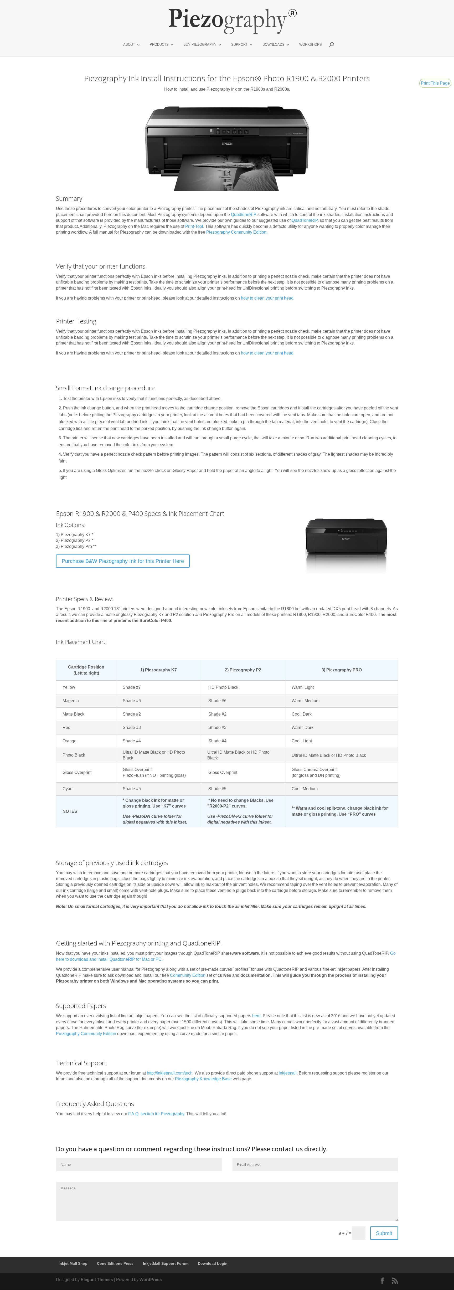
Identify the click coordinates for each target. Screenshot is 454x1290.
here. (257, 1016)
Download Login (213, 1263)
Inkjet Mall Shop (73, 1263)
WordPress (151, 1279)
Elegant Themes (97, 1279)
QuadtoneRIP (243, 214)
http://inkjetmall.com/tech (170, 1073)
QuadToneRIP (305, 220)
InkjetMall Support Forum (165, 1263)
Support (239, 45)
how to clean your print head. (268, 298)
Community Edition (187, 975)
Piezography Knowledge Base (203, 1079)
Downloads (273, 45)
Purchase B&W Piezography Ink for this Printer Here (123, 561)
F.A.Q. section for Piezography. (156, 1114)
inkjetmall (288, 1073)
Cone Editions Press (115, 1263)
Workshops (310, 45)
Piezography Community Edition (236, 232)
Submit (384, 1233)
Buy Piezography (199, 45)
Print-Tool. (194, 226)
